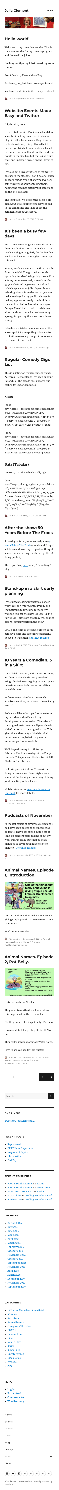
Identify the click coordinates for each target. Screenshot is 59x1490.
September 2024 (16, 1262)
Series (26, 942)
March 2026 (14, 1242)
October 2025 (15, 1250)
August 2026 (14, 1223)
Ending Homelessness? (39, 1195)
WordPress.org (15, 1401)
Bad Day (12, 1160)
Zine (9, 1365)
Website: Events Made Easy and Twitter (28, 113)
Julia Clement (16, 11)
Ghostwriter (14, 1156)
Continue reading (39, 637)
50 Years (40, 347)
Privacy (9, 1449)
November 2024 (16, 1254)
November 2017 (16, 1282)
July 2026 (12, 1227)
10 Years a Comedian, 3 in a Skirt (25, 1310)
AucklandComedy (13, 945)
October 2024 (15, 1258)
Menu (50, 10)
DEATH (13, 648)
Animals (35, 942)
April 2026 (13, 1238)
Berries (40, 1191)
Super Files (13, 1350)
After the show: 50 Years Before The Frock (29, 530)
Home (8, 1414)
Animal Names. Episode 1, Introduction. (29, 872)
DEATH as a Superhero (20, 1148)
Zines (8, 1456)
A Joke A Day (15, 939)
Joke (24, 945)
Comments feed (16, 1397)
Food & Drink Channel (20, 1183)
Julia (11, 98)
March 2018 (14, 1274)
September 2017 (16, 1286)
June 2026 (13, 1231)
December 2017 (16, 1278)
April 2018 (13, 1270)
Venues (9, 1428)
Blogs (8, 1442)
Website (40, 98)
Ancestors (13, 1318)
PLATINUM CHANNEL (19, 1191)
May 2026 (13, 1234)
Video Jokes (14, 1357)
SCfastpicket (14, 1195)
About (8, 1463)
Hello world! (17, 38)
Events (9, 1421)
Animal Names (15, 1322)
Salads (40, 1183)
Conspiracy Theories (19, 1326)
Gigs (47, 347)
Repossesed (14, 1144)
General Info (40, 516)
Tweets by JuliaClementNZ (20, 1120)
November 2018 (16, 1266)
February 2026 (15, 1246)
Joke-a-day (17, 942)
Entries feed (14, 1393)
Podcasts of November (28, 815)
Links (8, 1435)
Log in (11, 1389)
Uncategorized (15, 1354)
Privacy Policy (25, 1481)
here (25, 565)
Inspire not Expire (17, 1152)
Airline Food (44, 1187)
